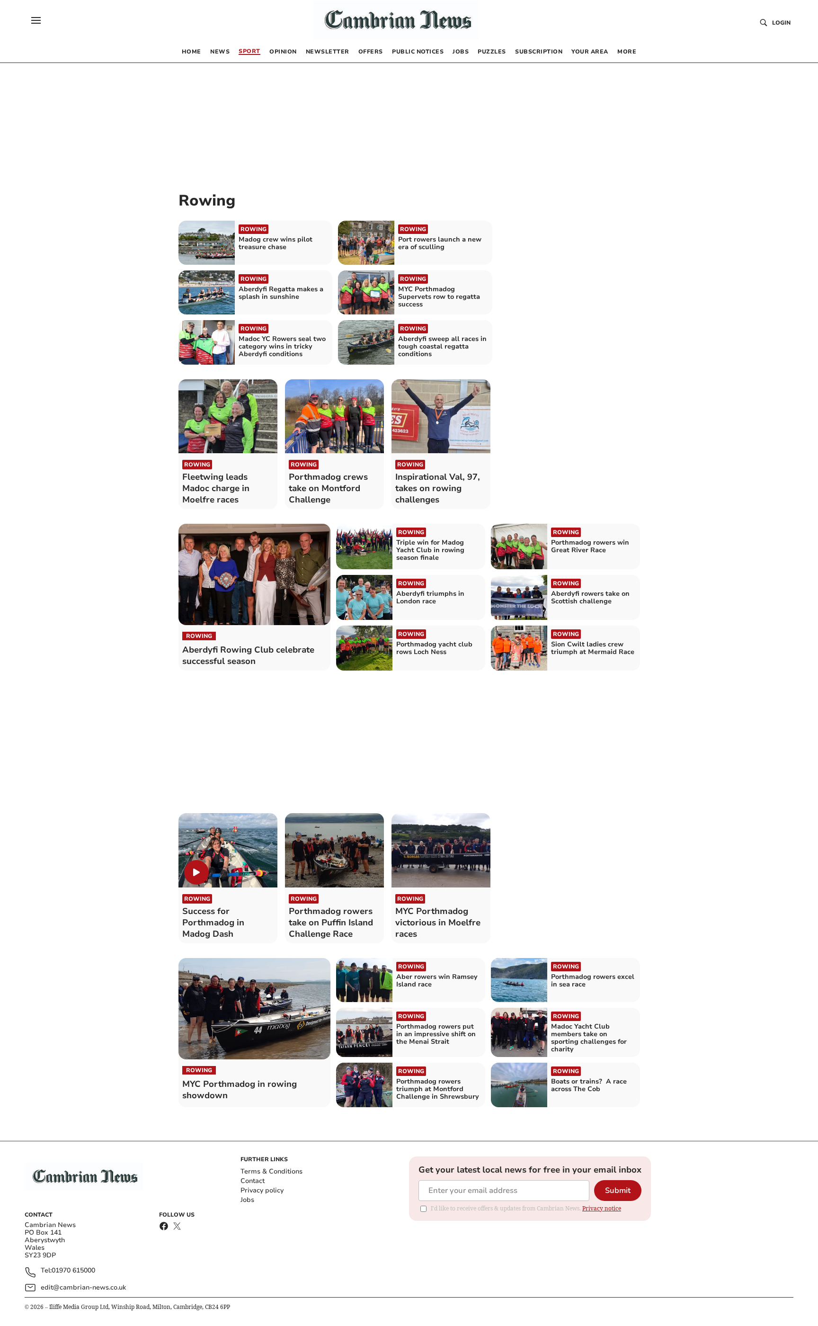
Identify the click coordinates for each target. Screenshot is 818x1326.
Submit (618, 1190)
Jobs (247, 1199)
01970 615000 (73, 1271)
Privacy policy (262, 1190)
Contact (252, 1180)
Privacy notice (601, 1208)
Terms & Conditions (271, 1171)
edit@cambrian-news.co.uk (83, 1287)
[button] (36, 20)
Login (781, 22)
